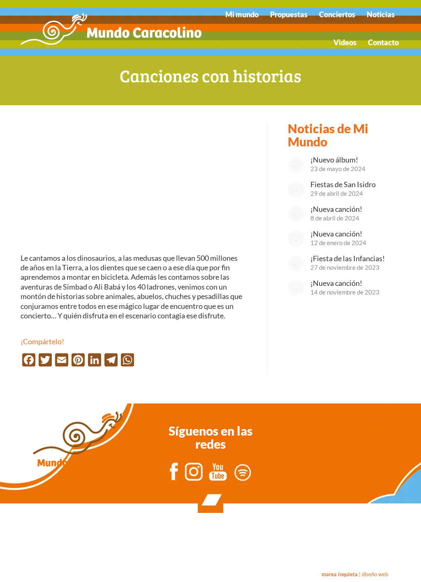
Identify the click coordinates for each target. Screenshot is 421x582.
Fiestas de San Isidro (343, 184)
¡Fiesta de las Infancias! (347, 258)
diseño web (375, 574)
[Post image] (296, 164)
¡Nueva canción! (336, 209)
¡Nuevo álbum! (334, 159)
